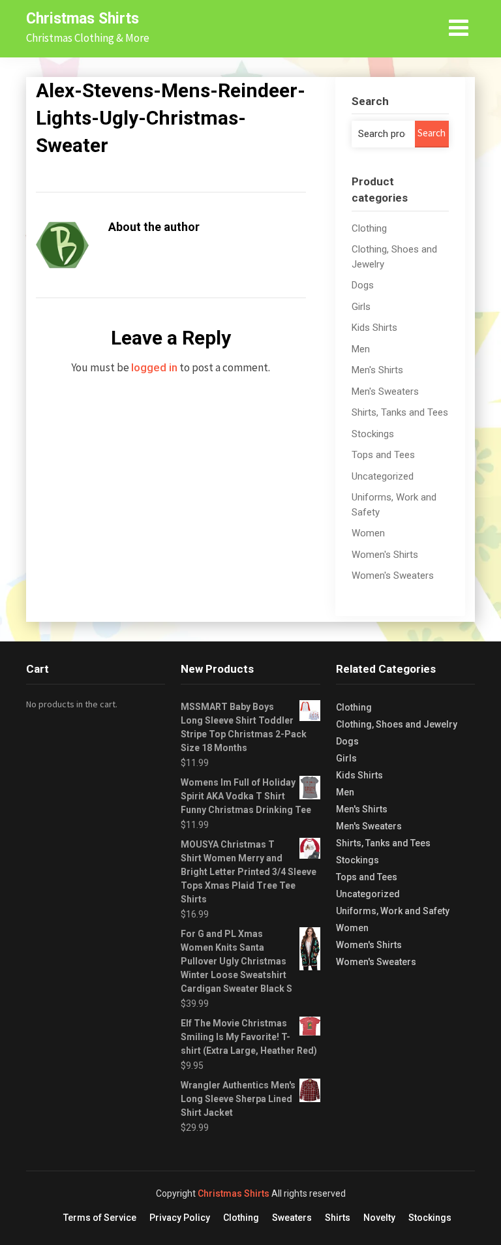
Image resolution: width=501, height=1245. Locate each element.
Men (361, 349)
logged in (154, 367)
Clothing (369, 228)
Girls (361, 307)
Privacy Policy (179, 1217)
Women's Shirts (385, 555)
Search (432, 133)
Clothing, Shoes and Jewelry (396, 724)
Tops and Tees (383, 455)
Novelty (379, 1217)
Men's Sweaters (385, 391)
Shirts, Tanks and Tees (400, 412)
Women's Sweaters (393, 575)
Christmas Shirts (82, 18)
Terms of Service (99, 1217)
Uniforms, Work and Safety (392, 911)
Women (368, 533)
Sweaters (292, 1217)
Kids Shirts (374, 327)
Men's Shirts (377, 370)
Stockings (373, 434)
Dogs (363, 285)
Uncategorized (383, 476)
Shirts (337, 1217)
